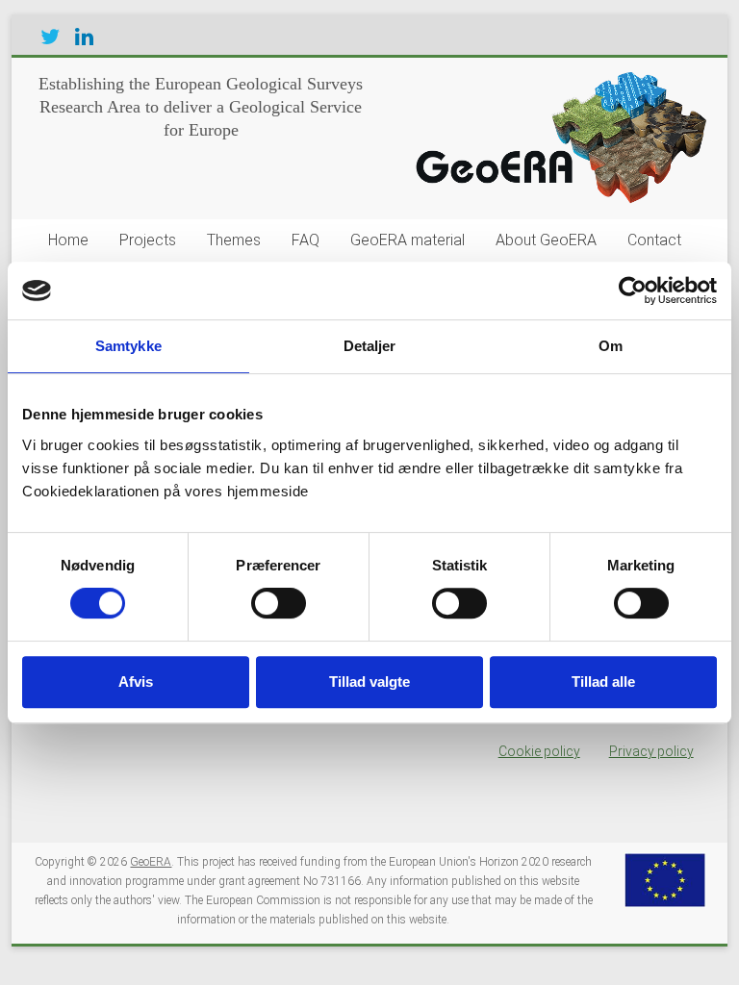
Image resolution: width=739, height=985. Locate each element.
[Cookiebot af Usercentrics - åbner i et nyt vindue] (632, 290)
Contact (654, 240)
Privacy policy (651, 751)
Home (68, 240)
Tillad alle (603, 681)
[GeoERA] (556, 81)
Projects (147, 240)
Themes (234, 240)
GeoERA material (407, 240)
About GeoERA (546, 240)
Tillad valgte (369, 681)
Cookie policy (539, 751)
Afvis (135, 681)
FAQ (305, 240)
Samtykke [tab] (128, 346)
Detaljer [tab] (370, 346)
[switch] (278, 603)
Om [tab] (611, 346)
